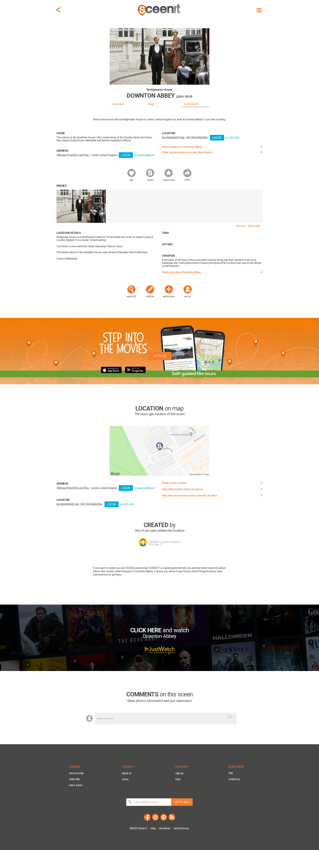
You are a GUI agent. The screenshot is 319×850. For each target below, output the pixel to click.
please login (141, 568)
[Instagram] (155, 820)
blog (153, 828)
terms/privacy (181, 828)
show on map (76, 773)
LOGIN (125, 155)
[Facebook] (147, 820)
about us (127, 773)
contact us (234, 779)
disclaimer (164, 828)
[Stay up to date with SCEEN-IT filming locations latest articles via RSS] (172, 820)
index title (74, 779)
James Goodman (171, 541)
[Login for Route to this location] (159, 474)
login (178, 779)
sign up (179, 773)
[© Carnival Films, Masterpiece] (81, 222)
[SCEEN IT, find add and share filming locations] (159, 17)
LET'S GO (159, 356)
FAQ (230, 773)
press (125, 779)
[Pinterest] (163, 820)
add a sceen (75, 785)
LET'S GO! (182, 802)
